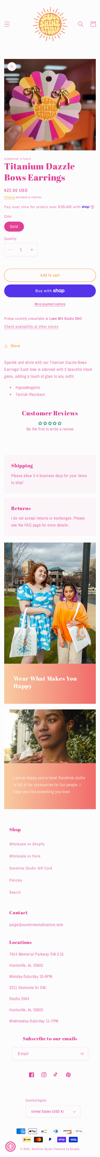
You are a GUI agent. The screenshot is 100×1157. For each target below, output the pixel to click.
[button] (7, 24)
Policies (15, 880)
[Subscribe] (82, 1053)
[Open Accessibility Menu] (10, 1146)
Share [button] (15, 345)
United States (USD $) (47, 1111)
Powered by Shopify (67, 1149)
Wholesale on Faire (25, 856)
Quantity (10, 238)
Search (15, 892)
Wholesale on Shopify (27, 844)
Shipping (9, 197)
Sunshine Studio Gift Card (30, 868)
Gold (14, 226)
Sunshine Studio (42, 1149)
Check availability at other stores (31, 326)
